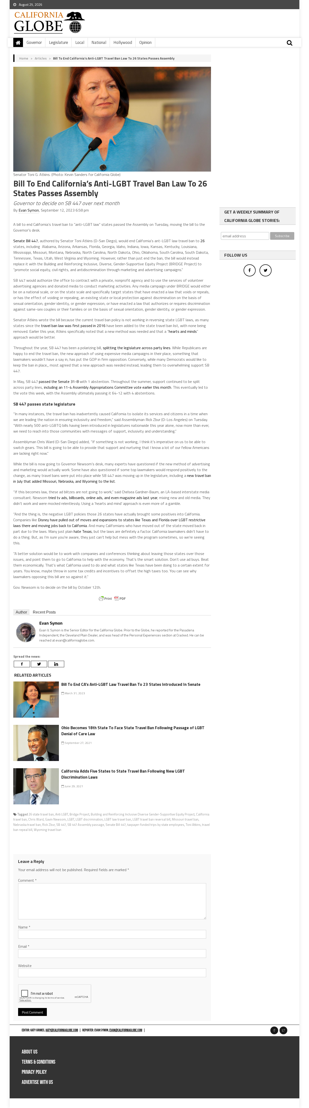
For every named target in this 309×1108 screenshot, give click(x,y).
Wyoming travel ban (47, 829)
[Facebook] (22, 664)
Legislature (58, 42)
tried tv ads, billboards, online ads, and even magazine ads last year (102, 498)
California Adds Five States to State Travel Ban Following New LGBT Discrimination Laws (123, 774)
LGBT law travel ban (117, 819)
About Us (29, 1052)
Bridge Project (79, 814)
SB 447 (61, 824)
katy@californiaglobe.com (62, 1030)
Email (23, 946)
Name (24, 927)
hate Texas (83, 531)
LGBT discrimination (89, 819)
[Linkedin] (56, 664)
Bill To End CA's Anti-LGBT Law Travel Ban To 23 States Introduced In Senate (130, 684)
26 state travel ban (41, 814)
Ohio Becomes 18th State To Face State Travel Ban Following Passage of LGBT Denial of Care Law (132, 731)
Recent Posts (44, 612)
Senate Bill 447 (25, 241)
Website (25, 965)
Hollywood (122, 42)
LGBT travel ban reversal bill (151, 819)
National (98, 42)
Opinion (145, 42)
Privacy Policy (34, 1072)
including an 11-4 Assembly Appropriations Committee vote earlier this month (107, 387)
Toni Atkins (193, 824)
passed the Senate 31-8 (59, 381)
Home (23, 58)
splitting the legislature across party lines (136, 348)
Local (79, 42)
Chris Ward (36, 819)
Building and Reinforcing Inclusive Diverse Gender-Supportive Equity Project (143, 814)
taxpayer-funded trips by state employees (155, 824)
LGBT (70, 819)
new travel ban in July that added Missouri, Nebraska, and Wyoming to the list (112, 478)
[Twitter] (39, 664)
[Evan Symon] (25, 631)
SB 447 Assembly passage (85, 824)
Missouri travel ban (185, 819)
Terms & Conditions (38, 1062)
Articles (41, 58)
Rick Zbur (48, 824)
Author (21, 612)
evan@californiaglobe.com (125, 1030)
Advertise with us (37, 1082)
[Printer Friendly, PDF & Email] (112, 598)
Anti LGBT (61, 814)
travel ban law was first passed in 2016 (73, 325)
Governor (34, 42)
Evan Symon (29, 210)
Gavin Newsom (55, 819)
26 (202, 241)
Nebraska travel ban (27, 824)
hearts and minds (183, 331)
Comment (27, 880)
